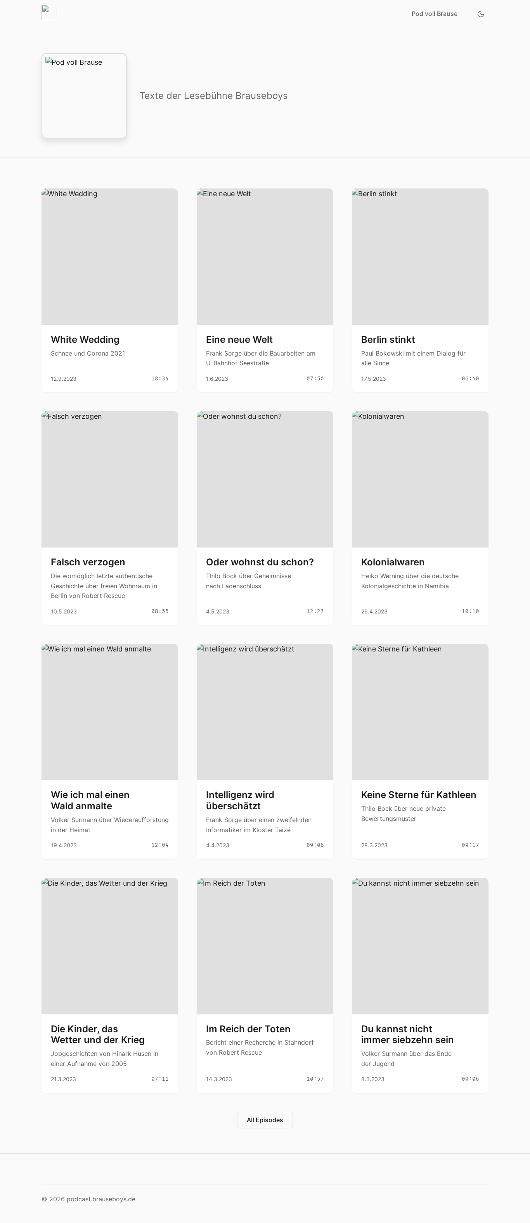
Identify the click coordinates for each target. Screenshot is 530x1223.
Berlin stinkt (388, 339)
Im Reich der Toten (248, 1029)
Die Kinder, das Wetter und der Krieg (98, 1034)
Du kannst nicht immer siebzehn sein (407, 1034)
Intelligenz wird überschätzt (240, 800)
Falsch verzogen (88, 562)
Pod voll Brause (434, 13)
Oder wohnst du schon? (260, 562)
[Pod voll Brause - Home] (51, 14)
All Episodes (265, 1120)
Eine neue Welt (239, 339)
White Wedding (85, 339)
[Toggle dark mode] (480, 14)
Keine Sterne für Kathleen (418, 794)
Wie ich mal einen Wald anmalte (90, 800)
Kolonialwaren (393, 562)
